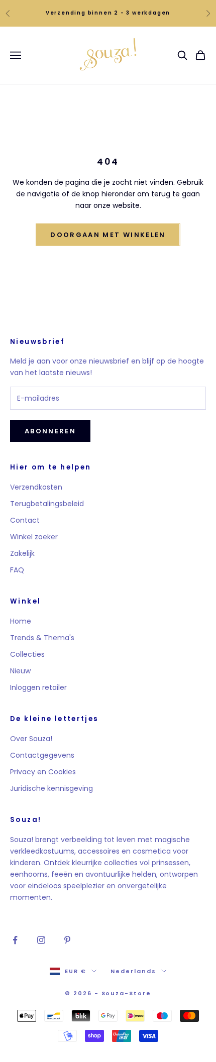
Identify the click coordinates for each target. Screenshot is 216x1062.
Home (20, 621)
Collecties (27, 654)
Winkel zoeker (34, 537)
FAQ (17, 570)
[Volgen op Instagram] (41, 940)
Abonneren (50, 431)
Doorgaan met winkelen (107, 235)
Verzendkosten (36, 487)
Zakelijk (22, 553)
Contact (25, 520)
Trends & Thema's (42, 638)
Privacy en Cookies (43, 772)
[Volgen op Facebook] (15, 940)
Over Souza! (31, 739)
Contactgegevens (42, 755)
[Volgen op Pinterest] (67, 940)
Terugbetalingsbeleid (47, 504)
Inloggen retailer (38, 687)
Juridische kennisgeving (51, 788)
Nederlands (133, 971)
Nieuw (20, 671)
